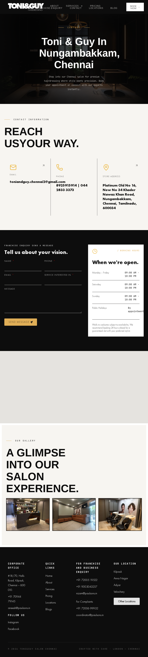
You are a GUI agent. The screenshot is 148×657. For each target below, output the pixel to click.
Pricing (95, 6)
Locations (96, 8)
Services (72, 6)
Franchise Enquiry (49, 8)
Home (39, 6)
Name (8, 261)
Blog (113, 8)
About (54, 6)
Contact (76, 8)
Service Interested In (58, 274)
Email (8, 274)
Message (9, 288)
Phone (48, 261)
